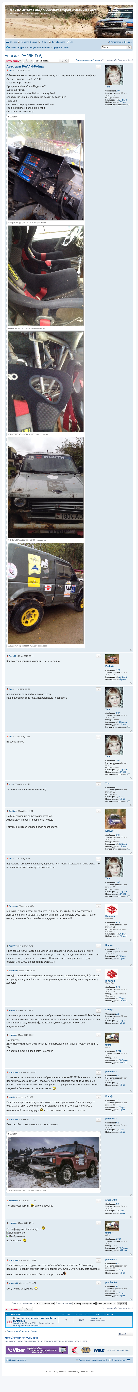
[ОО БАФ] (100, 1353)
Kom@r (109, 945)
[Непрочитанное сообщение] (7, 70)
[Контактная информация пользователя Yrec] (128, 801)
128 (118, 670)
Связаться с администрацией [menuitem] (93, 1360)
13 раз (122, 956)
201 (118, 835)
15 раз (122, 933)
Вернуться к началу (131, 650)
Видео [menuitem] (45, 42)
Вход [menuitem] (129, 42)
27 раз (122, 102)
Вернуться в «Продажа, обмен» (22, 1331)
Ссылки (13, 42)
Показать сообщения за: (24, 1303)
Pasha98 (109, 666)
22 (117, 949)
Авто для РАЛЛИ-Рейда (25, 56)
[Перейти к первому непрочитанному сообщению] (14, 1318)
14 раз (122, 846)
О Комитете (114, 14)
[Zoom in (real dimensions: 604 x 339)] (53, 1188)
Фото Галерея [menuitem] (58, 42)
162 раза (123, 1060)
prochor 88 (111, 1071)
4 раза (122, 679)
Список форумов (17, 1360)
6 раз (122, 799)
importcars (18, 1323)
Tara (107, 86)
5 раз (121, 796)
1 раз (122, 958)
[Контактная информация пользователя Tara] (128, 104)
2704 (118, 1051)
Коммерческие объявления (26, 1325)
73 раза (123, 936)
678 (118, 922)
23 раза (123, 100)
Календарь (114, 7)
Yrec (107, 783)
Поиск (129, 47)
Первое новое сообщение (88, 60)
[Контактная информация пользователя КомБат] (128, 849)
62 (117, 1075)
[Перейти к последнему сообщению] (100, 1318)
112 (118, 787)
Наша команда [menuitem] (118, 1360)
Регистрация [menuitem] (117, 42)
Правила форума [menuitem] (29, 42)
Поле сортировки (64, 1303)
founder (109, 1045)
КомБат (109, 831)
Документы (114, 11)
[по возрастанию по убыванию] (106, 1303)
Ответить (12, 60)
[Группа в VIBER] (37, 1353)
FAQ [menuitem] (71, 42)
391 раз (123, 1062)
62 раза (123, 844)
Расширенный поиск (66, 61)
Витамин (110, 916)
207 (118, 90)
